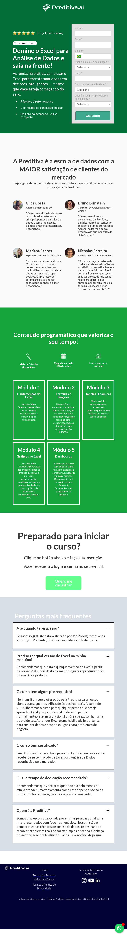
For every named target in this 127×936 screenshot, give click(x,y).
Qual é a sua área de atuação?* (92, 62)
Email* (78, 39)
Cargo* (78, 73)
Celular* (79, 50)
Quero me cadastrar (63, 583)
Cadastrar (93, 115)
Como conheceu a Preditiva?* (91, 84)
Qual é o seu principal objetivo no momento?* (91, 97)
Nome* (78, 28)
